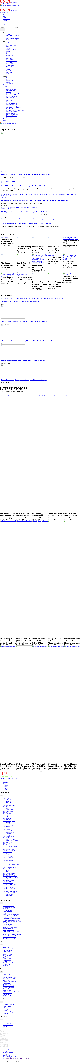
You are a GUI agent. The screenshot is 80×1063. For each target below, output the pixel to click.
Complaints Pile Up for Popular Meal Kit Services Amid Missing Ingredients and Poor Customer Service (34, 200)
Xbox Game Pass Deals (9, 963)
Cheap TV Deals (7, 958)
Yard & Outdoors (10, 65)
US (1, 778)
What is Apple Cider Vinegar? (10, 977)
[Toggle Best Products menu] (1, 795)
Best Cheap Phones (8, 809)
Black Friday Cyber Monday (10, 1004)
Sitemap (5, 786)
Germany (8, 778)
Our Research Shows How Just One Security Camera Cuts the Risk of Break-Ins (39, 268)
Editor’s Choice (7, 1023)
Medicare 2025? (7, 983)
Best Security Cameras (8, 847)
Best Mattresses (7, 870)
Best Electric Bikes (7, 845)
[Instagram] (1, 777)
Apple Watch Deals (8, 965)
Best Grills (5, 863)
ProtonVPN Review (8, 911)
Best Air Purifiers (10, 113)
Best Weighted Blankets (9, 873)
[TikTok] (5, 777)
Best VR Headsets (7, 838)
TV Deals (5, 957)
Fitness (8, 79)
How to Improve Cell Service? (10, 979)
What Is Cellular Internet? (9, 976)
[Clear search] (15, 27)
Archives (5, 788)
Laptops (8, 52)
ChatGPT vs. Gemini (11, 39)
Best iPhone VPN (7, 802)
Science (5, 1026)
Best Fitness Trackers (8, 880)
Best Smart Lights (7, 853)
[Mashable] (4, 1040)
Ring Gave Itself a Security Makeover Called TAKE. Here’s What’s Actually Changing (39, 641)
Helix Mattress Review (8, 917)
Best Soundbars (7, 818)
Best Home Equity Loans (9, 867)
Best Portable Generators (9, 839)
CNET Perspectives (8, 1025)
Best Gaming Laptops (8, 823)
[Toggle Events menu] (1, 1002)
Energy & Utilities (10, 63)
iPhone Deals (6, 951)
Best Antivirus (6, 829)
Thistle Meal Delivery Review (10, 927)
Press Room (6, 782)
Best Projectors (7, 819)
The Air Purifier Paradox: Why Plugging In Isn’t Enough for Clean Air (24, 321)
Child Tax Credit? (7, 994)
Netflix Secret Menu (8, 995)
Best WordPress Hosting (9, 832)
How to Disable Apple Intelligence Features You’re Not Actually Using (39, 249)
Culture (8, 69)
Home (4, 17)
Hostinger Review (7, 924)
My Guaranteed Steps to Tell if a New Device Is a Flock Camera (38, 766)
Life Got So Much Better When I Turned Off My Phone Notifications (23, 360)
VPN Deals (6, 947)
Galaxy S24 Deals (7, 950)
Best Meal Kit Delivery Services (11, 877)
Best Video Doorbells (11, 111)
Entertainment (6, 19)
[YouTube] (3, 777)
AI (3, 14)
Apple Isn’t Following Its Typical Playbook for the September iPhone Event (25, 174)
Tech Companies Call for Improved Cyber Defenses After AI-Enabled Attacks (26, 223)
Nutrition (8, 78)
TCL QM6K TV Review (9, 938)
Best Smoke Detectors (11, 116)
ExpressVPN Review (8, 906)
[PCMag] (3, 1036)
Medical (8, 82)
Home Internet (9, 58)
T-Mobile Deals (7, 953)
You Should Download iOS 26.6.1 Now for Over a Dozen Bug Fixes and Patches (8, 265)
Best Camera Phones (8, 811)
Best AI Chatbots (10, 37)
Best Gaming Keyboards (9, 835)
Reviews (5, 20)
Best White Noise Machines (10, 876)
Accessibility (6, 1051)
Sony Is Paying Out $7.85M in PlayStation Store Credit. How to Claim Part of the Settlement (24, 265)
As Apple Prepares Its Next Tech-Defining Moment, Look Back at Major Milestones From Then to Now (55, 284)
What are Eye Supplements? (10, 981)
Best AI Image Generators (12, 35)
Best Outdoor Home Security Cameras (15, 110)
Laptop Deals (6, 961)
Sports (7, 73)
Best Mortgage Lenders (9, 866)
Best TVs (8, 92)
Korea (15, 778)
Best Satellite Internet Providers (11, 892)
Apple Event (6, 1013)
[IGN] (4, 1047)
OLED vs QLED (7, 990)
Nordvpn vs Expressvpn (9, 987)
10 (42, 289)
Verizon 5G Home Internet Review (11, 932)
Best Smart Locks (10, 97)
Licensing (5, 785)
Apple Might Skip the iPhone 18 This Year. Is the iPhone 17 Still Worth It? (8, 280)
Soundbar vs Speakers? (9, 984)
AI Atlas (8, 34)
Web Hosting (9, 55)
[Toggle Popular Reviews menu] (1, 903)
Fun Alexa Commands (8, 986)
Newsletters (6, 784)
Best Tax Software (7, 869)
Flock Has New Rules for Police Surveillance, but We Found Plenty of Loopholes (72, 516)
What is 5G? (6, 980)
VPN (7, 47)
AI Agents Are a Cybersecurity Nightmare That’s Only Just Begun (55, 641)
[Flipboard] (11, 777)
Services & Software (11, 49)
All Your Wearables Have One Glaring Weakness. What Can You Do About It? (26, 341)
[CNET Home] (4, 774)
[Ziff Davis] (2, 1032)
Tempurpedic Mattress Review (10, 913)
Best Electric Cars (7, 842)
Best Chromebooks (8, 825)
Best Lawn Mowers (8, 860)
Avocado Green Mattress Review (11, 920)
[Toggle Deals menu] (1, 944)
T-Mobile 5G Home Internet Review (12, 934)
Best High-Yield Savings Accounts (11, 864)
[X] (9, 777)
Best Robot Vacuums (11, 96)
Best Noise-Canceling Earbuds (13, 107)
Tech (4, 16)
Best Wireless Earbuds (11, 104)
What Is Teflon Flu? (8, 974)
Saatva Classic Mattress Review (11, 914)
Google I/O (6, 1010)
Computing (9, 48)
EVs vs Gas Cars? (7, 993)
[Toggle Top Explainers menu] (1, 972)
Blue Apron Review (8, 925)
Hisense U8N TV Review (9, 937)
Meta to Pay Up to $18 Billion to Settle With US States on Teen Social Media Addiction (24, 641)
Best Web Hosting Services (13, 90)
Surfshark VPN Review (9, 907)
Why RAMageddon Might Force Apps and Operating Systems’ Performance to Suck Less (71, 243)
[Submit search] (17, 27)
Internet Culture (10, 70)
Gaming (8, 51)
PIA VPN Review (7, 910)
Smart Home (9, 62)
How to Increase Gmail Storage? (11, 991)
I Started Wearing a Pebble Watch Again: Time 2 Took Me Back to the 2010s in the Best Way (24, 249)
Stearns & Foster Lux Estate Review (12, 918)
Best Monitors (6, 826)
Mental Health (9, 83)
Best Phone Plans (10, 99)
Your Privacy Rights (8, 1052)
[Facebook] (7, 777)
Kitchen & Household (11, 61)
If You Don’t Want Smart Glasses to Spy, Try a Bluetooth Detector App (7, 766)
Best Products (6, 21)
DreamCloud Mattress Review (10, 916)
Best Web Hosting (7, 833)
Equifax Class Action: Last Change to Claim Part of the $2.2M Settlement (70, 263)
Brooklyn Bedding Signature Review (12, 921)
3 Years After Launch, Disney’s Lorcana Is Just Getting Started (55, 766)
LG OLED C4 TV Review (10, 935)
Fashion (8, 75)
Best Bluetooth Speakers (12, 103)
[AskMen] (4, 1043)
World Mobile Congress (9, 1012)
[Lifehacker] (4, 1039)
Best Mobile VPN (7, 801)
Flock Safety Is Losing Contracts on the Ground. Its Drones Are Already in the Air (7, 641)
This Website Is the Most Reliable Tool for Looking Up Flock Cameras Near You (24, 280)
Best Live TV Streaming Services (11, 804)
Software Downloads (8, 1049)
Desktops (3, 171)
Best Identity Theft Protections (13, 93)
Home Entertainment (11, 45)
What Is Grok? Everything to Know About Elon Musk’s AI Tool (8, 241)
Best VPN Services (11, 89)
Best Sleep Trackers (8, 874)
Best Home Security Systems (10, 846)
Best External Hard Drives (9, 828)
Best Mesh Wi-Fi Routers (12, 94)
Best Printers (9, 100)
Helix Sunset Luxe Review (9, 923)
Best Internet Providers (8, 887)
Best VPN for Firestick (8, 799)
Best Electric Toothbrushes (9, 884)
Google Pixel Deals (8, 956)
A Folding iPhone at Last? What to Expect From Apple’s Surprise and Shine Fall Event (55, 259)
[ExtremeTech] (4, 1044)
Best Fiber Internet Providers (10, 891)
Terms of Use (6, 1055)
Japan (12, 778)
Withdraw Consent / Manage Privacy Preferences (16, 1058)
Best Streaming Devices (9, 805)
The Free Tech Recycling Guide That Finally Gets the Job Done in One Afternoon (55, 249)
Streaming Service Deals (9, 948)
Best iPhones (6, 812)
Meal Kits (3, 197)
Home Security (10, 59)
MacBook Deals (7, 960)
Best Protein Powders (8, 878)
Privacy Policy (6, 1054)
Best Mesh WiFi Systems (9, 888)
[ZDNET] (4, 1033)
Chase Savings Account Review (11, 931)
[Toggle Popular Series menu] (1, 1019)
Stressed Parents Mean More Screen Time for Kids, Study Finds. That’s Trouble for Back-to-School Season (72, 766)
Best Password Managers (9, 830)
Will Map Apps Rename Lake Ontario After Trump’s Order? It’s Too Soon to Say (27, 212)
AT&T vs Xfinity (7, 988)
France (4, 778)
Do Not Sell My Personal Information (12, 1057)
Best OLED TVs (7, 816)
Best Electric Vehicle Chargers (10, 840)
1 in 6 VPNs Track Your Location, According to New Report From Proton (25, 186)
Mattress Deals (6, 964)
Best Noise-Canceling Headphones (15, 106)
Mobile (8, 44)
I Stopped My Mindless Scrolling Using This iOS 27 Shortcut (39, 284)
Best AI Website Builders (12, 38)
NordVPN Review (7, 908)
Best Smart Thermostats (12, 114)
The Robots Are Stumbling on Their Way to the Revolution (20, 301)
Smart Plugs (9, 66)
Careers (5, 789)
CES (4, 1007)
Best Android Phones (8, 814)
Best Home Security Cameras (13, 109)
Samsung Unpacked (8, 1009)
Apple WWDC (7, 1006)
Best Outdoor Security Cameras (11, 861)
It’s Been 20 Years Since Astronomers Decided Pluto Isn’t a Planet (23, 766)
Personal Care (9, 80)
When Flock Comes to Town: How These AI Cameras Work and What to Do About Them (72, 641)
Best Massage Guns (8, 883)
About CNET (6, 781)
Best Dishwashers (7, 859)
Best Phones (9, 117)
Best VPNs (6, 798)
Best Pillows (6, 871)
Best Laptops (9, 101)
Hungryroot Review (8, 928)
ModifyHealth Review (8, 930)
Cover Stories (6, 85)
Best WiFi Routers (7, 890)
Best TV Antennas (7, 807)
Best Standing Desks (8, 881)
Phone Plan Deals (7, 954)
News (4, 23)
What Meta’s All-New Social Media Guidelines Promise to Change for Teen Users (71, 278)
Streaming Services (11, 54)
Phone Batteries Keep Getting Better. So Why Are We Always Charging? (24, 380)
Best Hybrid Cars (7, 843)
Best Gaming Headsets (8, 836)
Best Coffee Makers (8, 857)
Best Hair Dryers (7, 885)
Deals (4, 24)
